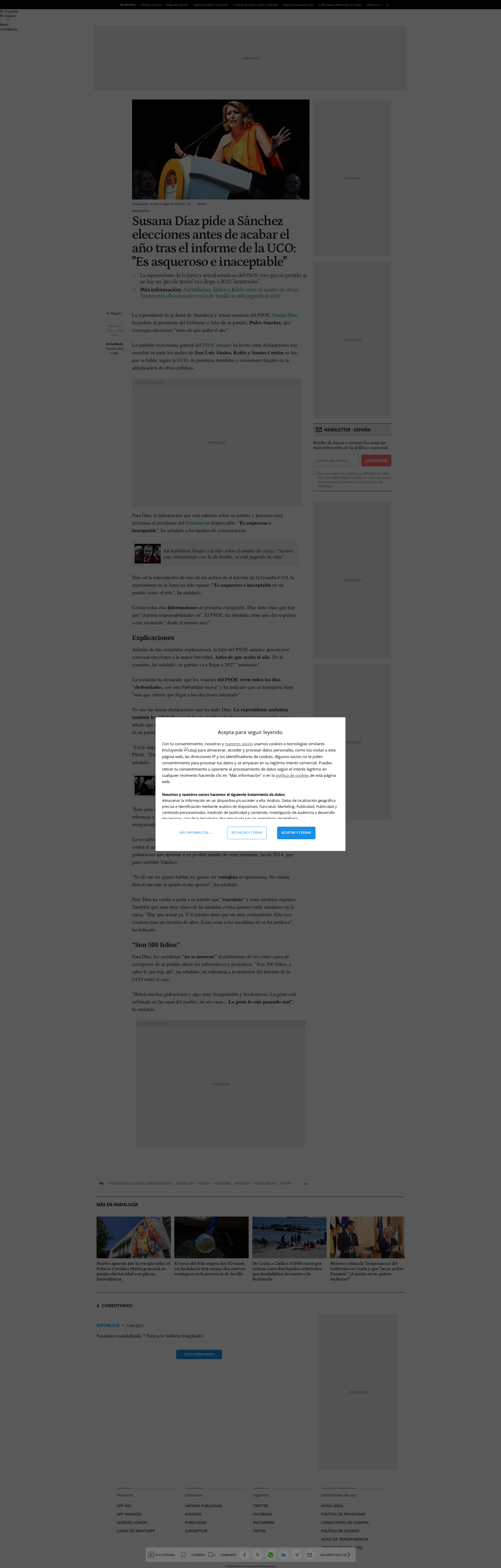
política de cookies (293, 775)
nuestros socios (239, 743)
